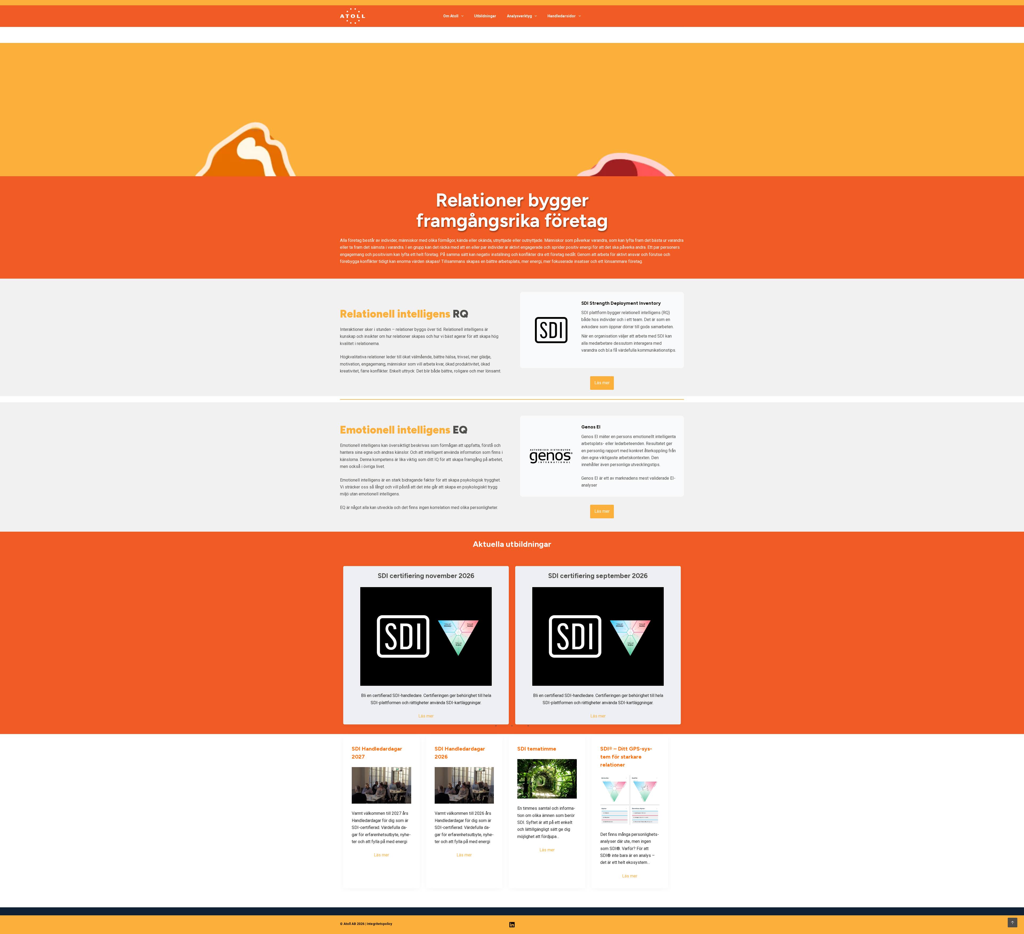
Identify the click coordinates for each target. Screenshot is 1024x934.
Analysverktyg (519, 16)
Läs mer (426, 716)
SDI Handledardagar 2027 (377, 752)
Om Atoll (450, 16)
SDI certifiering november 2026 (426, 576)
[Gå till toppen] (1012, 922)
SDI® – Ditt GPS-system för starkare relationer (626, 756)
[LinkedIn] (512, 924)
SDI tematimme (536, 748)
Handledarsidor (561, 16)
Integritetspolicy (379, 924)
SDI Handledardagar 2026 (460, 752)
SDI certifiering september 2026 (598, 576)
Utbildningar (485, 16)
